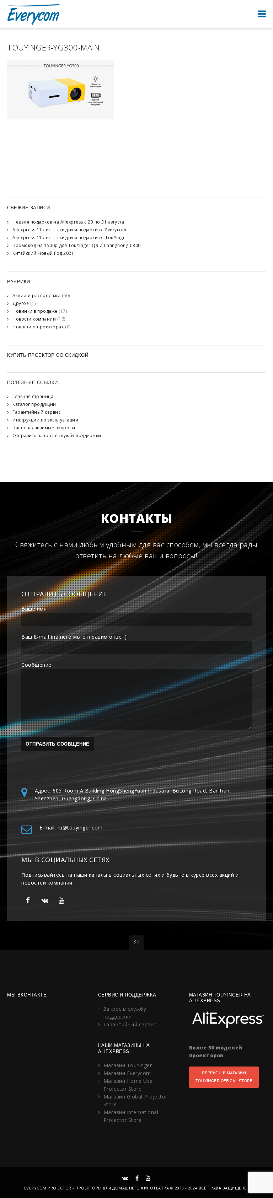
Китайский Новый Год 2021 (43, 253)
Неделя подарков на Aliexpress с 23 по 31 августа (68, 222)
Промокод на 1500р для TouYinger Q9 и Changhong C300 (76, 245)
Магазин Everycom (127, 1073)
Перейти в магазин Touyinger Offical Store (224, 1077)
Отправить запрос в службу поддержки (56, 436)
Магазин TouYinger (127, 1065)
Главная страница (32, 396)
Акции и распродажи (36, 295)
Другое (20, 303)
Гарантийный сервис (36, 412)
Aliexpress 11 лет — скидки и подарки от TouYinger (70, 238)
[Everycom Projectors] (33, 14)
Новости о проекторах (38, 327)
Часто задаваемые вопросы (43, 428)
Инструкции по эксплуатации (45, 420)
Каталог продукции (34, 404)
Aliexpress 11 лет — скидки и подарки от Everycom (69, 230)
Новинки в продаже (35, 311)
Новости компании (34, 319)
